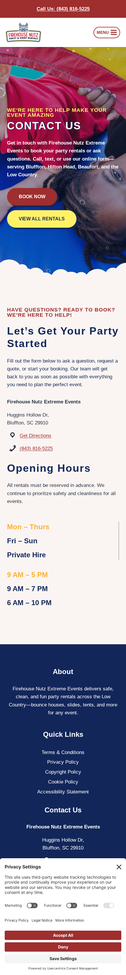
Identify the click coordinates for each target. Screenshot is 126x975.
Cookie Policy (63, 782)
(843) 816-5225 (36, 448)
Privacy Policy (63, 762)
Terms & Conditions (63, 752)
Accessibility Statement (63, 792)
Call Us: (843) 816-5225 (63, 9)
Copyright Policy (63, 772)
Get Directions (35, 435)
